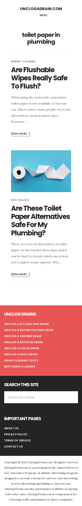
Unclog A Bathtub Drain (23, 342)
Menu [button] (43, 15)
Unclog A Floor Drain (21, 348)
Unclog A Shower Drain (23, 336)
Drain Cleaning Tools (21, 360)
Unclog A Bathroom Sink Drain (28, 330)
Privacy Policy (15, 434)
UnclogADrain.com (41, 8)
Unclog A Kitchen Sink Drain (26, 324)
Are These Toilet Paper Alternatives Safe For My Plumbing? (40, 221)
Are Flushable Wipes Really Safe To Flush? (39, 78)
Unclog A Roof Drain (21, 354)
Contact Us (13, 446)
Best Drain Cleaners (19, 366)
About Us (11, 428)
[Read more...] (20, 134)
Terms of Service (17, 440)
